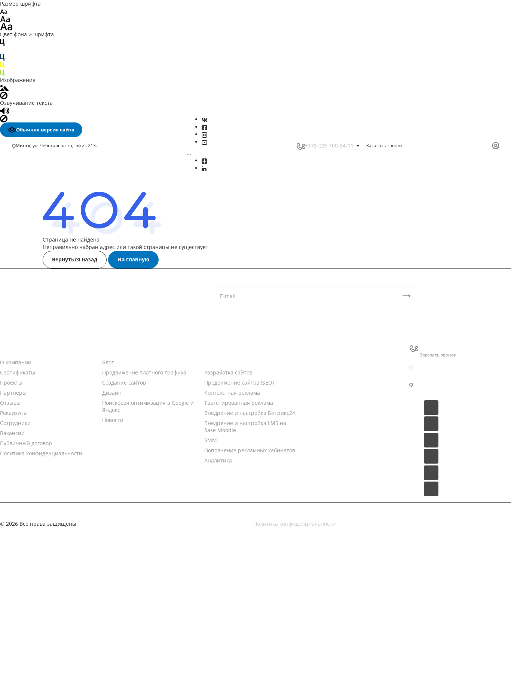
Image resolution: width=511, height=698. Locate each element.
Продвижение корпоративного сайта (63, 413)
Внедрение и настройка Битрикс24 (61, 235)
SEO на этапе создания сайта (53, 460)
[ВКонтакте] (204, 119)
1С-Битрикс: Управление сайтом (349, 406)
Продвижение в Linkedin (46, 366)
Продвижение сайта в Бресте (53, 491)
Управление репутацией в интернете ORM (71, 286)
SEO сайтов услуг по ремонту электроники (69, 559)
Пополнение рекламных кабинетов (61, 258)
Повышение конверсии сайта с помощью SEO (68, 401)
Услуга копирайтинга (42, 476)
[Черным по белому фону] (2, 41)
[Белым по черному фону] (2, 49)
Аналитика (29, 267)
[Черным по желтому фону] (2, 64)
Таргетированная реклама (50, 227)
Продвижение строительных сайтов (61, 694)
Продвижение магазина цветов (55, 626)
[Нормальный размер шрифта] (5, 18)
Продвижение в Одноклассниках (57, 374)
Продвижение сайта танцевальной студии (70, 664)
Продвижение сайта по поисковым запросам (73, 421)
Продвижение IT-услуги (45, 604)
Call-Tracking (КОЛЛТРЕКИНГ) (52, 294)
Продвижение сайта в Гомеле (53, 506)
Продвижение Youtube (44, 350)
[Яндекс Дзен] (204, 160)
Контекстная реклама (232, 392)
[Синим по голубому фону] (2, 57)
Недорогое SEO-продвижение (53, 390)
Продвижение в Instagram (48, 358)
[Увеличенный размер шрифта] (6, 26)
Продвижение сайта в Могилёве (56, 484)
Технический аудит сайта (48, 445)
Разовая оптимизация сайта (51, 452)
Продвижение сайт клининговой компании (70, 649)
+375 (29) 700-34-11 (329, 145)
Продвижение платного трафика (57, 196)
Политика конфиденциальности (294, 523)
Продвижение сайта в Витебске (56, 499)
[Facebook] (204, 126)
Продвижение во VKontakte (50, 382)
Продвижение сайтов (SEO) (239, 382)
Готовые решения (330, 391)
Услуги (212, 347)
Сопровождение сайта (44, 429)
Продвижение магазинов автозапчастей (67, 634)
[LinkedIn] (204, 168)
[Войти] (495, 145)
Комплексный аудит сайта (49, 436)
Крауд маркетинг (37, 468)
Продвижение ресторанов (49, 641)
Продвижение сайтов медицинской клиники (72, 671)
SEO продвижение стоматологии (57, 536)
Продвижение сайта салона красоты (62, 656)
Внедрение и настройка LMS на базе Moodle (73, 243)
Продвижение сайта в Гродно (53, 514)
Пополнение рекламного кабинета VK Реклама (63, 314)
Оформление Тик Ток (42, 334)
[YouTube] (204, 141)
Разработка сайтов (228, 372)
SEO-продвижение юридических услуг (64, 566)
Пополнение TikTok (39, 302)
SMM (22, 251)
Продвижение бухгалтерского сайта (61, 619)
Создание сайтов (37, 203)
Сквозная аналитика (41, 278)
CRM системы (324, 362)
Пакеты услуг (323, 376)
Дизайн (24, 211)
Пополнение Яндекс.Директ (51, 325)
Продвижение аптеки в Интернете (60, 611)
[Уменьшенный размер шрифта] (3, 11)
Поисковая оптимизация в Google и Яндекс (70, 219)
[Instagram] (204, 134)
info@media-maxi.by (445, 367)
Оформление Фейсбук (43, 342)
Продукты (319, 347)
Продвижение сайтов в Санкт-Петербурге (69, 521)
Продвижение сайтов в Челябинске (61, 529)
